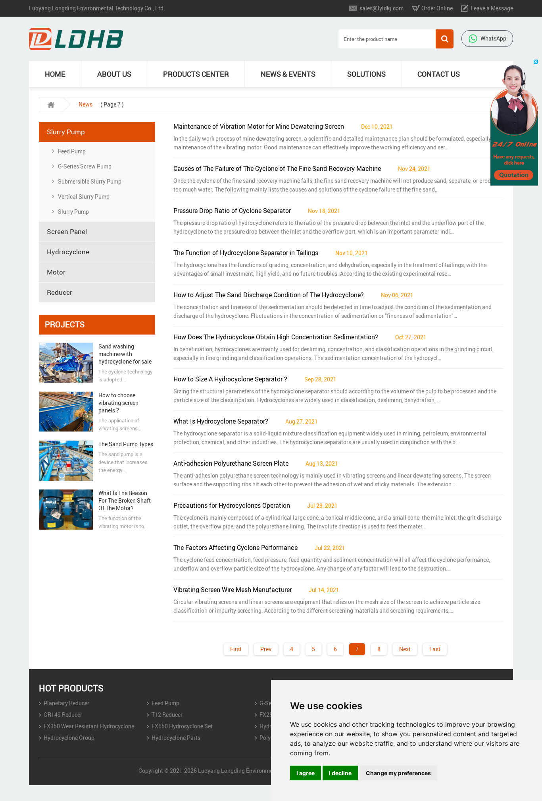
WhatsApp (493, 38)
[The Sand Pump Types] (65, 460)
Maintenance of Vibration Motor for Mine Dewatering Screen (258, 126)
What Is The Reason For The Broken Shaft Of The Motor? (124, 500)
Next (405, 649)
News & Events (288, 74)
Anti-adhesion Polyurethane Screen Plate (230, 463)
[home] (50, 104)
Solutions (366, 74)
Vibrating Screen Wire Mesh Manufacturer (232, 589)
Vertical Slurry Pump (84, 196)
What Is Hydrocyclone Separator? (220, 421)
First (236, 649)
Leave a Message (492, 8)
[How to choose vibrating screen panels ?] (65, 411)
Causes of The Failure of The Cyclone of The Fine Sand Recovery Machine (277, 168)
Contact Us (438, 74)
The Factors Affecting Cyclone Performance (235, 547)
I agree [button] (305, 773)
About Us (114, 74)
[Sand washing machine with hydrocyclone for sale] (65, 362)
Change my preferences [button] (398, 773)
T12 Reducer (167, 714)
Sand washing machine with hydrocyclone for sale (125, 353)
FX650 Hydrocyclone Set (182, 726)
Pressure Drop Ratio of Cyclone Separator (232, 210)
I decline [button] (340, 773)
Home (55, 74)
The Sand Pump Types (125, 444)
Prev (265, 649)
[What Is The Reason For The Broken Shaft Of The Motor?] (65, 509)
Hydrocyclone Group (69, 737)
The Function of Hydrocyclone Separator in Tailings (245, 252)
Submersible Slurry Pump (89, 181)
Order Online (437, 8)
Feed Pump (72, 151)
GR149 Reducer (63, 714)
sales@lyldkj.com (381, 8)
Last (434, 649)
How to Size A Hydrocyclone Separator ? (230, 379)
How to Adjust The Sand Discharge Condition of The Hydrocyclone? (268, 294)
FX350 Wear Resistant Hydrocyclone (89, 726)
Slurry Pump (73, 211)
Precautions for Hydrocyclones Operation (231, 505)
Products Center (196, 74)
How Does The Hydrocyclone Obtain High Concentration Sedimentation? (275, 337)
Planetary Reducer (66, 703)
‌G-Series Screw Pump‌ (84, 166)
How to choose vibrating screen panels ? (118, 402)
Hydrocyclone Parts (176, 737)
